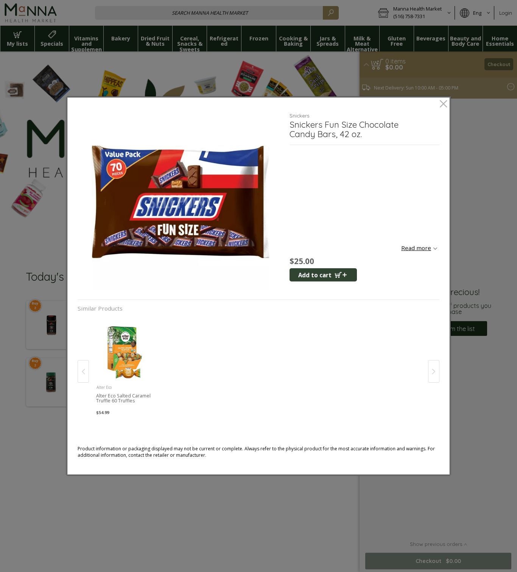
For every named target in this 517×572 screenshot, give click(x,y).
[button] (181, 202)
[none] (124, 364)
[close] (443, 104)
